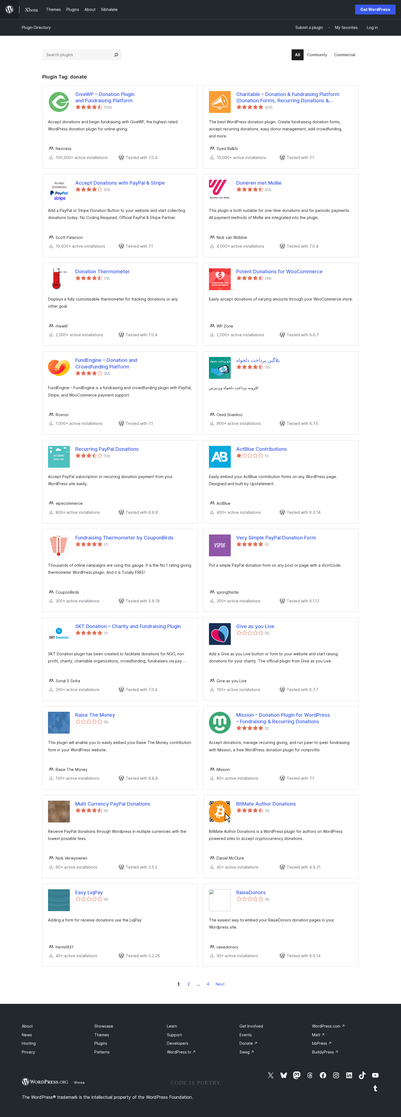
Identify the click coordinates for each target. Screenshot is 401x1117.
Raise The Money (95, 715)
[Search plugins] (116, 54)
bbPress (322, 1043)
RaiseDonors (251, 892)
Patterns (102, 1052)
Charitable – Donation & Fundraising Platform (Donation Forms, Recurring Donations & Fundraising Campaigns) (287, 97)
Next (220, 984)
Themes (101, 1034)
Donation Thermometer (102, 271)
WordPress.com (328, 1026)
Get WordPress (375, 9)
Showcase (103, 1026)
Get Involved (251, 1026)
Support (174, 1034)
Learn (172, 1026)
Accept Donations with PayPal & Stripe (120, 183)
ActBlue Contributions (261, 449)
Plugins (100, 1043)
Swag (247, 1052)
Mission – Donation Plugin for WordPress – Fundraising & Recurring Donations (283, 718)
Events (246, 1034)
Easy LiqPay (89, 892)
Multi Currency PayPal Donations (112, 804)
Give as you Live (255, 626)
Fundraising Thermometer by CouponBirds (124, 538)
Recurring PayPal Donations (107, 449)
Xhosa (79, 1082)
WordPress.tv (181, 1052)
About (27, 1026)
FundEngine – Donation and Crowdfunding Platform (106, 363)
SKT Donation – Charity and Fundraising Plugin (128, 626)
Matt (318, 1034)
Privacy (28, 1052)
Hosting (29, 1043)
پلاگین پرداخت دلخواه (258, 360)
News (27, 1034)
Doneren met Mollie (259, 183)
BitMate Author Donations (266, 804)
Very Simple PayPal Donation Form (276, 538)
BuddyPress (325, 1052)
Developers (177, 1043)
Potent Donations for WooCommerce (279, 271)
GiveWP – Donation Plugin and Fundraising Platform (104, 97)
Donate (249, 1043)
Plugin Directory (36, 27)
